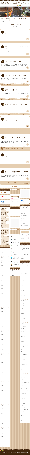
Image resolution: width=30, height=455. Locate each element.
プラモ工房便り (22, 323)
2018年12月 (2, 398)
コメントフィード (12, 213)
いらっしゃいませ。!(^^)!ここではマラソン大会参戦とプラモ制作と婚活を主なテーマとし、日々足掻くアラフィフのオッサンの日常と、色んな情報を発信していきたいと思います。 (14, 452)
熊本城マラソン (12, 70)
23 (18, 201)
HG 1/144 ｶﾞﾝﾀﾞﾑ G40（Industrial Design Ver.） (25, 267)
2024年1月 (2, 298)
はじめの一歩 (3, 211)
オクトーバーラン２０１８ (23, 303)
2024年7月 (2, 288)
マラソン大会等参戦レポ (23, 326)
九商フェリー (9, 148)
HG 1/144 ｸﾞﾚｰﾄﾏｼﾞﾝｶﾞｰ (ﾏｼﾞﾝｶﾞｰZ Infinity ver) (25, 269)
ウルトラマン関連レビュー (23, 300)
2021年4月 (2, 352)
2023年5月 (2, 311)
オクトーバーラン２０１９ (23, 305)
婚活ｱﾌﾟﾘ (3, 223)
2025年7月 (2, 270)
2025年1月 (2, 280)
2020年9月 (2, 364)
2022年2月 (2, 336)
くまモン (3, 148)
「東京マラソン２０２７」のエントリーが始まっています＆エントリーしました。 (25, 225)
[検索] (18, 189)
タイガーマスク (3, 182)
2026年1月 (2, 260)
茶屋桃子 (5, 131)
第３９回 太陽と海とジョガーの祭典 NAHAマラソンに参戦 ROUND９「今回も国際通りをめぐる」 (25, 255)
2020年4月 (2, 372)
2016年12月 (2, 438)
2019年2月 (2, 395)
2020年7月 (2, 367)
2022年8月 (2, 326)
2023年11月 (2, 301)
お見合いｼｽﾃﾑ (3, 209)
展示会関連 (22, 367)
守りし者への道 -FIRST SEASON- (4, 227)
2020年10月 (2, 362)
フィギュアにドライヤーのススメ (24, 207)
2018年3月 (2, 413)
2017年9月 (2, 423)
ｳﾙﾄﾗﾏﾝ (2, 242)
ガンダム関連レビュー (23, 308)
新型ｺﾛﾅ (2, 234)
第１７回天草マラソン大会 (23, 398)
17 (11, 201)
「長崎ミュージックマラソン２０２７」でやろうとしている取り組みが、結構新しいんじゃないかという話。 (25, 223)
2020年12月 (2, 359)
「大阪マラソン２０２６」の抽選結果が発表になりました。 (25, 218)
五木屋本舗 (9, 182)
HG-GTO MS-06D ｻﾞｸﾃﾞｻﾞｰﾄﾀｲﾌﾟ (24, 273)
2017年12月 (2, 418)
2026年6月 (2, 252)
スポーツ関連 (24, 18)
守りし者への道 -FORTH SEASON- (4, 229)
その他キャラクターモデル (23, 298)
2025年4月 (2, 275)
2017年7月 (2, 426)
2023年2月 (2, 316)
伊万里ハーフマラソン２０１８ (24, 333)
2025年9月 (2, 267)
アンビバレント (6, 148)
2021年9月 (2, 344)
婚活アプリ (22, 351)
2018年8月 (2, 405)
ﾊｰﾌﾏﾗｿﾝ (3, 243)
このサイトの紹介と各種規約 (7, 18)
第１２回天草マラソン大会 (23, 393)
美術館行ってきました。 (23, 415)
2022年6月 (2, 329)
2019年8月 (2, 385)
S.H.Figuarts (4, 208)
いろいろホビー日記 (20, 18)
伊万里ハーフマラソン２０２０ (24, 336)
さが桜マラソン (3, 210)
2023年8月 (2, 306)
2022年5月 (2, 331)
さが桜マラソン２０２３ (23, 295)
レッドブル (7, 182)
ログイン (12, 270)
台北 (2, 216)
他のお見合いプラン (23, 328)
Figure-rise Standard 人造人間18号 (24, 265)
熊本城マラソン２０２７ (17, 70)
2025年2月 (2, 278)
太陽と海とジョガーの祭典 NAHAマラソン (5, 218)
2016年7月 (2, 446)
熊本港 (2, 149)
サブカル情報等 (22, 313)
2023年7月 (2, 308)
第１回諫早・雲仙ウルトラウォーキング (25, 390)
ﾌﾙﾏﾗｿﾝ (7, 243)
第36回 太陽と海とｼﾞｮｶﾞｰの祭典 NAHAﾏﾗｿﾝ (5, 238)
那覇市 (7, 241)
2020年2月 (2, 375)
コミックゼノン (7, 211)
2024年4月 (2, 293)
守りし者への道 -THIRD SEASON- (4, 233)
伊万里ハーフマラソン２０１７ (24, 331)
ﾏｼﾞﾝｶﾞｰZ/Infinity (3, 244)
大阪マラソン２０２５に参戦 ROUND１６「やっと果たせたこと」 (25, 258)
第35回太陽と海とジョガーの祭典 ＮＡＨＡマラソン (5, 237)
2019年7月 (2, 387)
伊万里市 (2, 215)
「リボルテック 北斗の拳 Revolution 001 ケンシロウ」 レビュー (25, 211)
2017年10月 (2, 421)
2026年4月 (2, 255)
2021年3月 (2, 354)
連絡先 (20, 5)
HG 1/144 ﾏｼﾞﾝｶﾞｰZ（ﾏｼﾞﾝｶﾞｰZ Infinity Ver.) (24, 271)
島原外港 (12, 148)
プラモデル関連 (22, 321)
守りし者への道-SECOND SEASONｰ (5, 231)
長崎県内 (21, 420)
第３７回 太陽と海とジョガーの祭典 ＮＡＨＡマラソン (5, 239)
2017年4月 (2, 431)
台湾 (4, 216)
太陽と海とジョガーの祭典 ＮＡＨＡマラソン (5, 220)
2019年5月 (2, 390)
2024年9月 (2, 285)
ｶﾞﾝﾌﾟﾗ (4, 242)
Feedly (19, 5)
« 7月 (11, 205)
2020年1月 (2, 377)
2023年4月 (2, 313)
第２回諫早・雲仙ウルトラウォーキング (25, 401)
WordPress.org (12, 275)
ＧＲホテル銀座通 (14, 131)
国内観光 (21, 344)
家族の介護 (9, 70)
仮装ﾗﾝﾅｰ (4, 214)
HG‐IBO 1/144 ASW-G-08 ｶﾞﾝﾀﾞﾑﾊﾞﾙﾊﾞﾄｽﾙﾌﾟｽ (25, 277)
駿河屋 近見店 (10, 131)
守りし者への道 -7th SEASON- (24, 356)
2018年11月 (2, 400)
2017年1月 (2, 436)
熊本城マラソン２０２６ (15, 84)
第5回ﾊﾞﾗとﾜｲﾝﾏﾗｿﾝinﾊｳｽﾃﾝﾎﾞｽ (24, 388)
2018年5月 (2, 410)
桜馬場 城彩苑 (14, 182)
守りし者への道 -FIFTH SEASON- (5, 226)
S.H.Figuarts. (22, 282)
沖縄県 (5, 234)
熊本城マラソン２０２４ (4, 129)
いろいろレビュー (22, 285)
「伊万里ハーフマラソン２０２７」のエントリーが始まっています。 (25, 213)
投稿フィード (12, 211)
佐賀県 (6, 215)
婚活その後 (22, 349)
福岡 (2, 235)
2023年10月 (2, 303)
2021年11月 (2, 341)
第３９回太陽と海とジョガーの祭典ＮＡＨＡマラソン (25, 411)
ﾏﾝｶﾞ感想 (7, 244)
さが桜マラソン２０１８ (23, 293)
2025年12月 (2, 262)
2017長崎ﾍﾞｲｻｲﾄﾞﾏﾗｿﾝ (23, 263)
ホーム (2, 18)
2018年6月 (2, 408)
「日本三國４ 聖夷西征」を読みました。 (25, 227)
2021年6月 (2, 349)
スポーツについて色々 (4, 70)
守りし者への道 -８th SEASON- (24, 364)
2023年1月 (2, 318)
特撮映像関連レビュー (23, 379)
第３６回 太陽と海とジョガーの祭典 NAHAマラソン (24, 405)
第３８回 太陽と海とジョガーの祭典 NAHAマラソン (5, 240)
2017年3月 (2, 433)
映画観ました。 (22, 369)
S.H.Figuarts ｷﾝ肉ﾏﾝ (23, 280)
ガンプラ (21, 310)
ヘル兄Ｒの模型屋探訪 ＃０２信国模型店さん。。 (25, 220)
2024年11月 (2, 283)
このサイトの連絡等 (14, 18)
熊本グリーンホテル (16, 148)
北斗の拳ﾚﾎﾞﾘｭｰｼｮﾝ (22, 341)
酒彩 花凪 (7, 131)
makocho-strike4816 (26, 70)
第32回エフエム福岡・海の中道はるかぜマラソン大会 (25, 382)
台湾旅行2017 (7, 216)
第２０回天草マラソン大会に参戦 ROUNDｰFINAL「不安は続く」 (25, 248)
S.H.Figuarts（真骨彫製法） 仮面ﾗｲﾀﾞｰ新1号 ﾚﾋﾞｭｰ (25, 209)
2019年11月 (2, 380)
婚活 (3, 222)
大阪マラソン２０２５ (23, 346)
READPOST (27, 39)
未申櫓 (12, 182)
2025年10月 (2, 265)
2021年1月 (2, 357)
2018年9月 (2, 403)
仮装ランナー (4, 213)
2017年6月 (2, 428)
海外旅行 (21, 374)
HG (2, 208)
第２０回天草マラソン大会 (23, 403)
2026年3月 (2, 257)
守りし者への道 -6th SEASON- (4, 224)
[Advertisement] (25, 193)
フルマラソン (3, 212)
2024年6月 (2, 290)
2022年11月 (2, 321)
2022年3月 (2, 334)
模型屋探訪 (22, 372)
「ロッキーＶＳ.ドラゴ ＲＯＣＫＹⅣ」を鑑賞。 (25, 215)
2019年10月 (2, 382)
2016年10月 (2, 441)
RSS (17, 5)
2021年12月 (2, 339)
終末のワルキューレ (3, 241)
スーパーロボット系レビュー (23, 318)
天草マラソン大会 (3, 217)
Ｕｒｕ (3, 149)
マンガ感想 (7, 212)
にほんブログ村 (22, 201)
